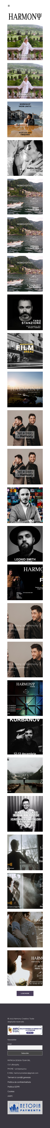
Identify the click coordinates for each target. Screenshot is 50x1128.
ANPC (10, 1096)
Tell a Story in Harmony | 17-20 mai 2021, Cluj (25, 656)
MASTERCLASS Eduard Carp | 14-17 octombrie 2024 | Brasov (25, 77)
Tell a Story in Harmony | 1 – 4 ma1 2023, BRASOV (25, 424)
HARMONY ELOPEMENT (25, 386)
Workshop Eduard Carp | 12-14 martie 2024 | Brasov (25, 193)
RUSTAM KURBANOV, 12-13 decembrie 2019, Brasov (25, 733)
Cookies (11, 1091)
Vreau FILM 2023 (25, 347)
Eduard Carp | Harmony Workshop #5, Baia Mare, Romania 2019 (25, 849)
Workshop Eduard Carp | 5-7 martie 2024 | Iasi (24, 270)
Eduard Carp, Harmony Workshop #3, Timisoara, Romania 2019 (25, 926)
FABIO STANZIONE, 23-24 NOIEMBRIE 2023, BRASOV (25, 309)
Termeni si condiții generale (19, 1077)
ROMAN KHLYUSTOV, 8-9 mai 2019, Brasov (25, 810)
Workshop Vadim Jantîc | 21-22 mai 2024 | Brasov (25, 154)
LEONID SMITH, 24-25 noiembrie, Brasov (25, 540)
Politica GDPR (14, 1087)
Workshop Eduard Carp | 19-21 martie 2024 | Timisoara (25, 231)
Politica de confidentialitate (19, 1082)
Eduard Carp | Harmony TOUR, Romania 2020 (25, 694)
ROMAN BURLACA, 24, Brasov (25, 502)
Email (10, 1044)
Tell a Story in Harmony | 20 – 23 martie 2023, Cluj (25, 463)
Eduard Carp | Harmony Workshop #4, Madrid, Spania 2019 (25, 964)
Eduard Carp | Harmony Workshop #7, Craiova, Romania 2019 (25, 771)
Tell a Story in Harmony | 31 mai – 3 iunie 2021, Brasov (25, 617)
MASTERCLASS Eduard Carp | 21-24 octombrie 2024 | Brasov (25, 39)
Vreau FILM (25, 579)
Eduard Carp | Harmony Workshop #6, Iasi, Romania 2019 (25, 887)
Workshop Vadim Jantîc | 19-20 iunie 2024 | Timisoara (25, 116)
